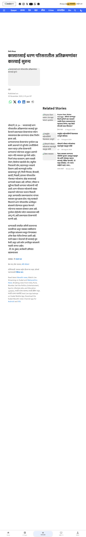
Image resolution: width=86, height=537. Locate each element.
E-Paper (25, 535)
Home (8, 535)
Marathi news (22, 277)
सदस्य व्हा (19, 259)
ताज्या (22, 10)
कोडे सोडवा (25, 264)
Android (11, 301)
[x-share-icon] (15, 103)
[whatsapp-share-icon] (10, 103)
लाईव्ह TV (61, 535)
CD (9, 89)
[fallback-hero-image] (49, 117)
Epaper (14, 10)
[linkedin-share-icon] (24, 103)
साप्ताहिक (61, 10)
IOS (19, 301)
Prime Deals (65, 4)
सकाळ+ (77, 535)
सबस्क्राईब (43, 534)
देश (29, 10)
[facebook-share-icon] (19, 103)
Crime (51, 10)
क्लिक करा (19, 272)
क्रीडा (43, 10)
